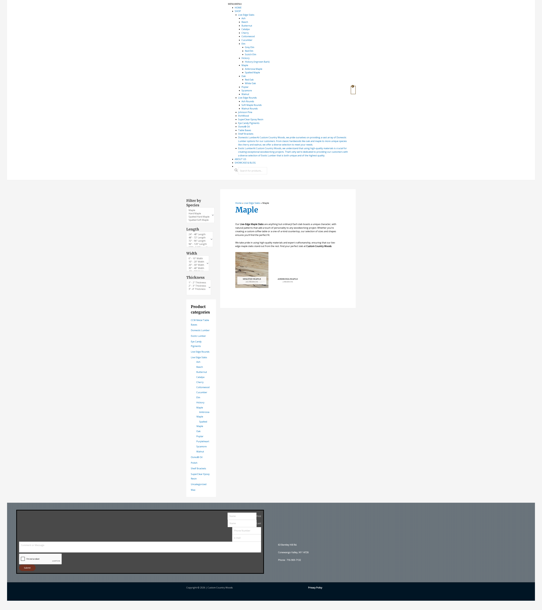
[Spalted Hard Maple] (199, 216)
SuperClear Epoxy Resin (250, 119)
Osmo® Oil (244, 126)
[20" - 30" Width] (196, 265)
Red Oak (249, 79)
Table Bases (244, 130)
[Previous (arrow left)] (12, 608)
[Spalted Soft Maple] (199, 220)
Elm (243, 43)
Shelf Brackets (245, 133)
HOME (238, 7)
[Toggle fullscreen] (22, 603)
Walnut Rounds (250, 108)
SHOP (238, 11)
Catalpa (246, 29)
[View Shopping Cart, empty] (353, 90)
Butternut (247, 25)
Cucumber (247, 40)
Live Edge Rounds (247, 97)
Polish (194, 462)
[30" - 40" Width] (196, 268)
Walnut (245, 94)
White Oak (250, 83)
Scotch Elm (250, 54)
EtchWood (243, 115)
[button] (235, 3)
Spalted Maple (252, 72)
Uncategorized (198, 484)
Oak (244, 76)
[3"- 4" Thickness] (197, 289)
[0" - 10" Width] (196, 258)
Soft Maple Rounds (252, 105)
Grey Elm (249, 47)
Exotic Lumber (198, 335)
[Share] (33, 603)
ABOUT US (240, 159)
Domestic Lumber (200, 330)
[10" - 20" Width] (196, 261)
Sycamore (247, 90)
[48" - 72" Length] (198, 237)
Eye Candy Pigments (248, 123)
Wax (193, 489)
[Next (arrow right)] (22, 608)
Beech (245, 22)
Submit (27, 567)
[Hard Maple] (199, 213)
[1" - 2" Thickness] (197, 282)
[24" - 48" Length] (198, 234)
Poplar (245, 87)
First (258, 516)
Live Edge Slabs (246, 14)
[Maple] (199, 210)
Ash (243, 18)
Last (259, 523)
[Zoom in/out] (12, 603)
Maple (245, 65)
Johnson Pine (245, 112)
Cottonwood (248, 36)
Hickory (246, 58)
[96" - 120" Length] (198, 244)
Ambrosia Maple (253, 68)
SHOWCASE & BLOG (245, 162)
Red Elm (249, 50)
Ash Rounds (248, 101)
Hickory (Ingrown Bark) (257, 61)
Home (238, 203)
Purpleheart (202, 441)
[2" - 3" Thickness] (197, 285)
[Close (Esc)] (43, 603)
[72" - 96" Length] (198, 240)
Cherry (245, 32)
